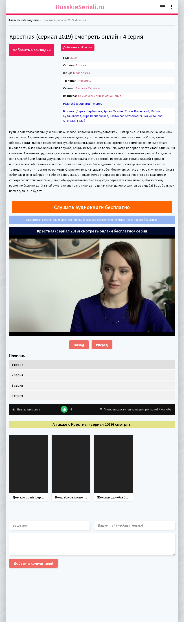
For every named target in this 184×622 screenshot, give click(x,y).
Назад (79, 345)
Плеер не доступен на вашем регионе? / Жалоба (137, 409)
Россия (81, 65)
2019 (73, 58)
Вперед (102, 345)
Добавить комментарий (33, 563)
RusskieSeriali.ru (80, 6)
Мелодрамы (81, 73)
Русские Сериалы (88, 88)
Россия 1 (85, 81)
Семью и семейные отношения (99, 96)
